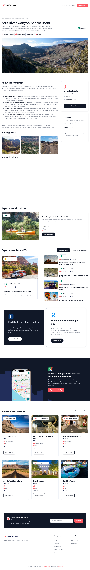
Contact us (57, 543)
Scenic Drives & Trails (12, 18)
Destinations (74, 540)
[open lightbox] (11, 145)
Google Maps (74, 106)
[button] (66, 5)
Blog (73, 5)
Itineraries (74, 543)
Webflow (60, 566)
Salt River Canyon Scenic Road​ (23, 18)
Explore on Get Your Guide (80, 250)
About (55, 540)
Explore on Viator (63, 250)
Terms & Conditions (46, 566)
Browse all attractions (81, 411)
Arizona (6, 18)
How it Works (57, 546)
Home (3, 18)
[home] (9, 5)
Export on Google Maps (56, 390)
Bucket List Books (82, 5)
